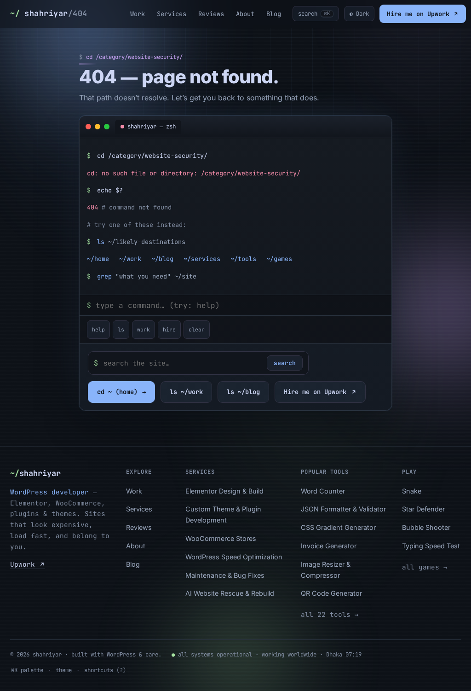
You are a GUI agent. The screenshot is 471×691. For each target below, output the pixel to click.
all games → (424, 567)
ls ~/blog (243, 392)
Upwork (24, 564)
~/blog (162, 259)
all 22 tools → (329, 614)
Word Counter (323, 491)
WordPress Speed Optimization (233, 557)
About (245, 14)
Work (137, 14)
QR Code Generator (331, 593)
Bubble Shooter (426, 527)
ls (121, 329)
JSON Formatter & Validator (343, 509)
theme (64, 670)
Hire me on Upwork (420, 14)
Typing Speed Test (431, 546)
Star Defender (423, 509)
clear (197, 329)
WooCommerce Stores (220, 538)
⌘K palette (27, 670)
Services (171, 14)
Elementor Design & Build (224, 491)
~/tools (243, 259)
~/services (202, 259)
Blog (273, 14)
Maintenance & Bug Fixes (224, 575)
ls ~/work (186, 392)
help (98, 329)
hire (169, 329)
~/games (279, 259)
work (143, 329)
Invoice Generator (328, 546)
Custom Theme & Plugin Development (223, 514)
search (285, 363)
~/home (98, 259)
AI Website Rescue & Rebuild (229, 593)
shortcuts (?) (105, 670)
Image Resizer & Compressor (325, 569)
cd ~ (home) (121, 392)
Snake (411, 491)
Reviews (211, 14)
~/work (130, 259)
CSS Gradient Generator (338, 527)
